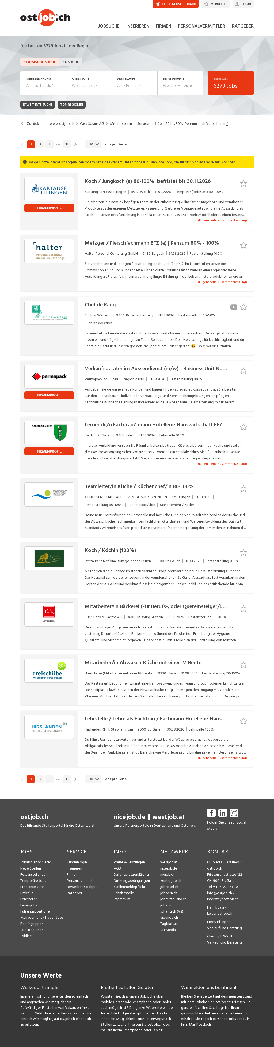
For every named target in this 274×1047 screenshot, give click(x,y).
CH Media (168, 930)
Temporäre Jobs (33, 881)
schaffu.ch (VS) (171, 911)
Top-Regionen (32, 930)
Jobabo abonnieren (36, 862)
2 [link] (40, 144)
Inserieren (74, 868)
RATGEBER (243, 26)
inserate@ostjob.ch (222, 899)
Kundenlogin (77, 862)
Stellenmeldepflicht (130, 887)
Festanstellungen (34, 874)
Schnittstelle (124, 893)
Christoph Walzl (219, 936)
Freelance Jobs (32, 887)
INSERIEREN (137, 26)
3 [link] (49, 144)
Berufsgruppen (32, 924)
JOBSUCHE (109, 26)
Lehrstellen (29, 899)
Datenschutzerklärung (131, 874)
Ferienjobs (28, 905)
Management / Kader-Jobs (41, 917)
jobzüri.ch (168, 905)
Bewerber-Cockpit (82, 887)
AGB (117, 868)
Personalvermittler (82, 881)
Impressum (122, 899)
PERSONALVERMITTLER (201, 26)
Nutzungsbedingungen (132, 881)
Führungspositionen (36, 911)
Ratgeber (74, 893)
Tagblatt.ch (169, 924)
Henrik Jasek (217, 907)
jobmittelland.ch (173, 899)
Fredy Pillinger (218, 922)
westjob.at (168, 817)
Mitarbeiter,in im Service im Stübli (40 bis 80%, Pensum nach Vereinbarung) (169, 123)
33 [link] (66, 144)
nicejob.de (130, 817)
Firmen (72, 874)
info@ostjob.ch (219, 893)
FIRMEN (163, 26)
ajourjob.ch (169, 917)
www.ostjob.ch (62, 123)
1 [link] (31, 144)
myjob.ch (167, 874)
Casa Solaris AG (92, 123)
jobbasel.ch (169, 887)
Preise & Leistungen (129, 862)
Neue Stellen (30, 868)
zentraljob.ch (170, 881)
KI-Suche (71, 62)
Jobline (26, 936)
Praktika (26, 893)
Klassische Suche (40, 62)
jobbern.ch (168, 893)
